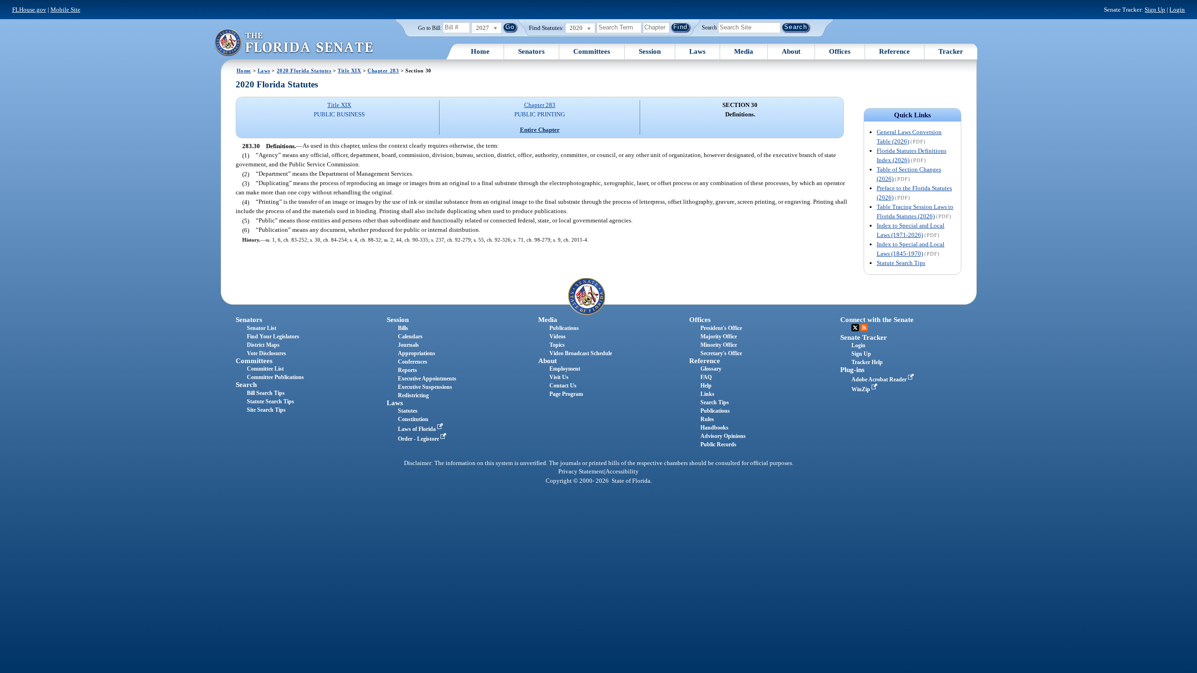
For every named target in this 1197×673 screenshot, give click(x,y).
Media (743, 51)
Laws (697, 51)
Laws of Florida (417, 429)
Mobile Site (65, 9)
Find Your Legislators (273, 336)
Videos (557, 336)
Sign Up (1155, 9)
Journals (408, 345)
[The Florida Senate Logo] (293, 42)
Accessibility (622, 471)
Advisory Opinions (723, 436)
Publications (564, 328)
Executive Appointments (427, 378)
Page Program (566, 394)
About (791, 51)
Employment (564, 368)
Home (480, 51)
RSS (864, 327)
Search (709, 27)
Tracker (950, 51)
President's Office (721, 328)
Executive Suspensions (425, 387)
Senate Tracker (863, 337)
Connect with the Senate (877, 319)
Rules (707, 419)
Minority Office (718, 345)
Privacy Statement (581, 471)
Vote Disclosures (266, 353)
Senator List (261, 328)
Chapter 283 (383, 70)
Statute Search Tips (901, 262)
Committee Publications (275, 377)
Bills (403, 328)
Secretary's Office (721, 353)
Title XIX (349, 70)
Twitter (855, 327)
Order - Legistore (419, 439)
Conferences (412, 361)
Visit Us (559, 377)
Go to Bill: (429, 28)
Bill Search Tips (266, 393)
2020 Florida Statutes (304, 70)
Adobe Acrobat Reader (879, 379)
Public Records (718, 444)
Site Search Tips (266, 410)
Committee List (265, 368)
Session (650, 51)
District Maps (263, 345)
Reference (894, 51)
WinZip (861, 389)
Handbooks (714, 427)
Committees (591, 51)
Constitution (413, 419)
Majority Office (718, 336)
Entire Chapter (540, 129)
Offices (840, 51)
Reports (407, 370)
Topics (557, 345)
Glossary (710, 368)
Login (1177, 9)
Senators (531, 51)
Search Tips (714, 402)
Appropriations (416, 353)
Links (707, 394)
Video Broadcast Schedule (580, 353)
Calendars (410, 336)
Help (706, 385)
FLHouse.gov (29, 9)
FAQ (706, 377)
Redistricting (413, 395)
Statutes (408, 411)
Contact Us (563, 385)
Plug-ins (852, 369)
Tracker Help (867, 362)
